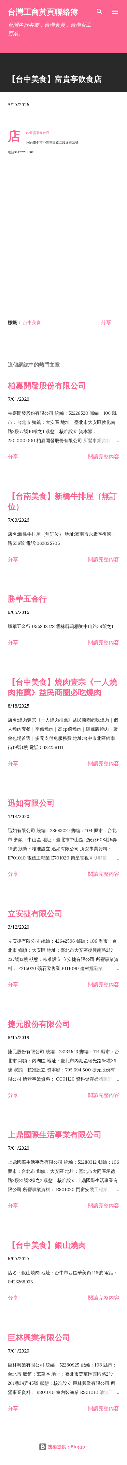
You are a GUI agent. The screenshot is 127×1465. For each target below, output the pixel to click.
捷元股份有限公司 (39, 1023)
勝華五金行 (27, 598)
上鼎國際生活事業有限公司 (55, 1134)
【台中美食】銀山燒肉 (47, 1244)
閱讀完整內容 (103, 456)
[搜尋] (100, 12)
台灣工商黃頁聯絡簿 (43, 11)
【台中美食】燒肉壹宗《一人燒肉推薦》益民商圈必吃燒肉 (62, 686)
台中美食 (32, 322)
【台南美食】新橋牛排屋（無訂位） (62, 501)
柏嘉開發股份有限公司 (47, 385)
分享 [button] (106, 322)
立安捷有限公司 (35, 913)
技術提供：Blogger (67, 1446)
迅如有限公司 (31, 802)
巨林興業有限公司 (39, 1337)
